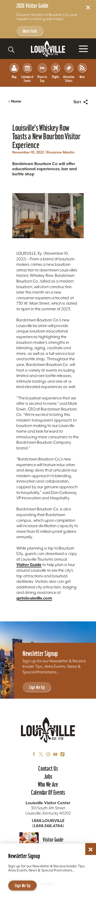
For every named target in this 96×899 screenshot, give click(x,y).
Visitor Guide (28, 564)
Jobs (48, 776)
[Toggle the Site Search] (11, 49)
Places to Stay (42, 79)
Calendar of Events (27, 79)
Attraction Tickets (68, 79)
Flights (55, 77)
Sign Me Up (37, 687)
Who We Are (48, 784)
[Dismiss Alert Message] (88, 7)
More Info (30, 31)
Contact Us (48, 768)
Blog (14, 77)
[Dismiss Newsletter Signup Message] (90, 849)
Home (14, 101)
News (82, 77)
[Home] (48, 49)
